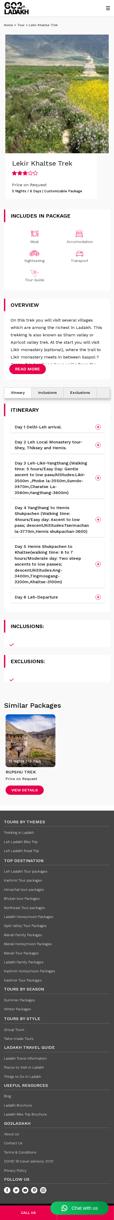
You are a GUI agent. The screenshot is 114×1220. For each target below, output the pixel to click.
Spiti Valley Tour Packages (25, 926)
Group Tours (14, 1030)
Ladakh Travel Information (25, 1058)
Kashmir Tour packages (23, 880)
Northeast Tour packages (24, 908)
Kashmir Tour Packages (23, 980)
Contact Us (13, 1143)
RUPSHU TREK (21, 771)
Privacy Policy (15, 1171)
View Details (24, 790)
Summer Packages (19, 1000)
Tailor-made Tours (19, 1039)
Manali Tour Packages (21, 953)
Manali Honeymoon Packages (28, 944)
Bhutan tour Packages (22, 899)
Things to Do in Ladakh (22, 1077)
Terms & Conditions (20, 1152)
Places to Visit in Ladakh (24, 1067)
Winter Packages (17, 1009)
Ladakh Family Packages (23, 962)
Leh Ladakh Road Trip (21, 851)
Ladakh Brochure (18, 1105)
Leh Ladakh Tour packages (25, 871)
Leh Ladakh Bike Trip (21, 842)
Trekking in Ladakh (19, 833)
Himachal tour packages (24, 890)
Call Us (28, 1213)
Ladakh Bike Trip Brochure (25, 1114)
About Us (11, 1134)
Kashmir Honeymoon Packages (29, 971)
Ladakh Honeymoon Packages (28, 917)
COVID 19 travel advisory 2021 (28, 1161)
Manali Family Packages (23, 935)
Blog (7, 1096)
